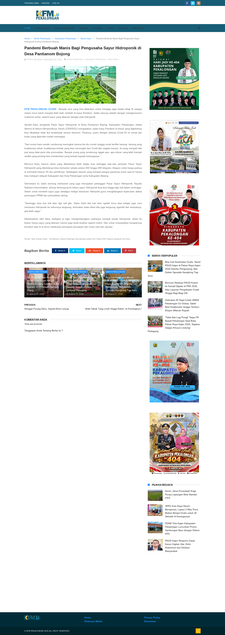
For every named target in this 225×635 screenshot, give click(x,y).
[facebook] (187, 3)
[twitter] (193, 3)
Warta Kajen (43, 28)
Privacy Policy (152, 617)
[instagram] (199, 3)
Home (27, 28)
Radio (110, 28)
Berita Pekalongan (75, 59)
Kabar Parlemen (64, 28)
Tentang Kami (31, 3)
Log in (55, 3)
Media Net (137, 28)
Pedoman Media (93, 621)
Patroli (83, 28)
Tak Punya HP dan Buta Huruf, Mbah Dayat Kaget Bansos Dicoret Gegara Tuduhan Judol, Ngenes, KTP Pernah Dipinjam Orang (43, 284)
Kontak (45, 3)
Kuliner (97, 28)
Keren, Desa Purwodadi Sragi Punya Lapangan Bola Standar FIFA (181, 494)
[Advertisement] (141, 15)
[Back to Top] (198, 630)
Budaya (123, 28)
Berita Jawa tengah (37, 272)
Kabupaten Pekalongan (95, 59)
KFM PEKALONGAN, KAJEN (40, 109)
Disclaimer (150, 621)
